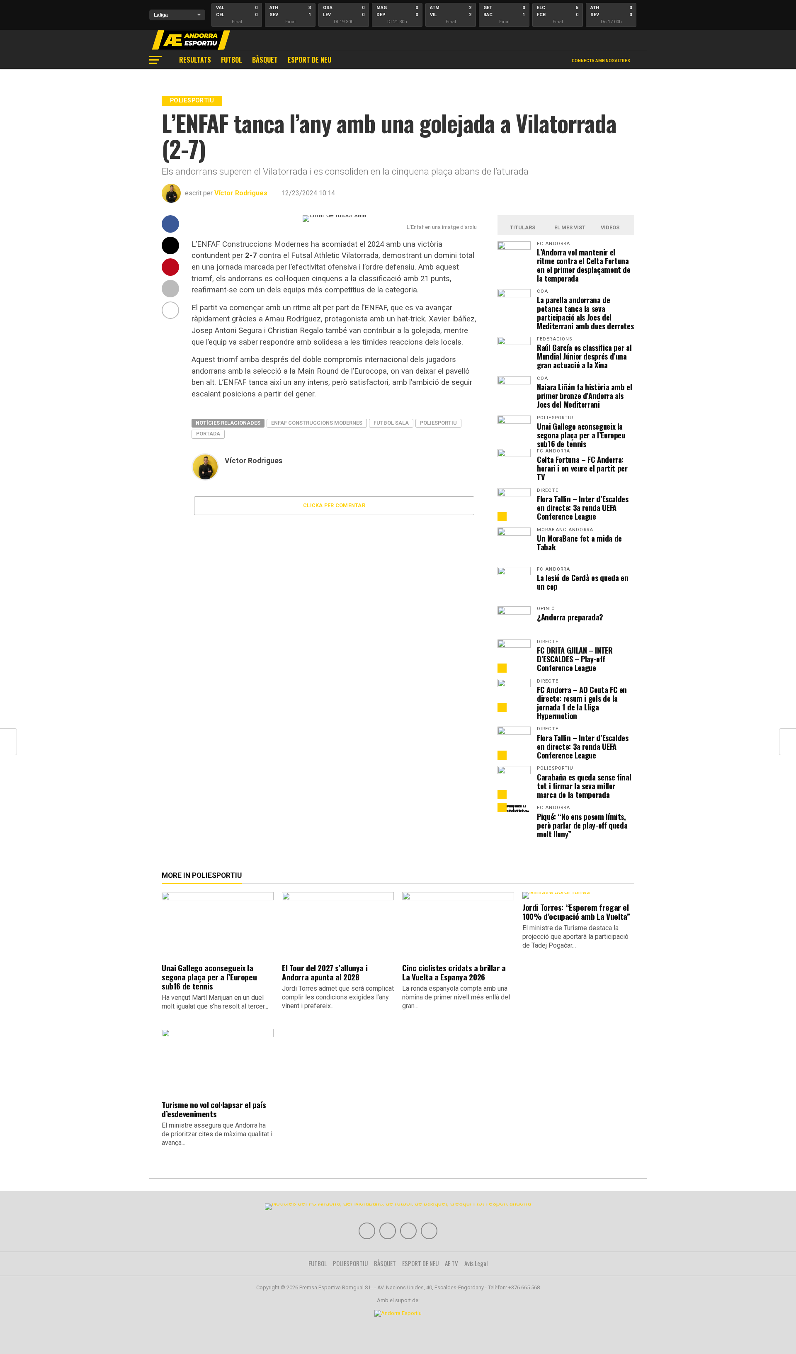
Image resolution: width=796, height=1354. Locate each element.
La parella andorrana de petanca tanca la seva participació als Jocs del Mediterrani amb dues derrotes (585, 312)
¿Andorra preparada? (570, 616)
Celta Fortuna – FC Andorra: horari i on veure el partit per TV (582, 468)
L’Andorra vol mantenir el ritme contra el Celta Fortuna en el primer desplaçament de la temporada (584, 265)
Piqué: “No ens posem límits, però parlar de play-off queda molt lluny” (582, 825)
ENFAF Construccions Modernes (316, 423)
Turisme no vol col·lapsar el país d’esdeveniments (214, 1109)
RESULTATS (195, 60)
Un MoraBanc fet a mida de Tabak (579, 542)
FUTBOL (231, 60)
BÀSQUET (265, 60)
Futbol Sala (391, 423)
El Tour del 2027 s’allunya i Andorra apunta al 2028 (324, 972)
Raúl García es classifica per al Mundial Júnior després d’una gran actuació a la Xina (584, 356)
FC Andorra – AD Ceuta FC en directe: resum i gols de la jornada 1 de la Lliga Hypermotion (582, 702)
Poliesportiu (438, 423)
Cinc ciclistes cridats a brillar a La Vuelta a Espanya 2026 (454, 972)
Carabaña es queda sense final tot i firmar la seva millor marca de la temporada (584, 785)
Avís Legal (476, 1263)
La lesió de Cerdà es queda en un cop (582, 582)
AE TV (451, 1263)
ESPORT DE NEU (309, 60)
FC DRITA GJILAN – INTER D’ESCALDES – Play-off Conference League (575, 658)
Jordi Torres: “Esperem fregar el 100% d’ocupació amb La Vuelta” (576, 911)
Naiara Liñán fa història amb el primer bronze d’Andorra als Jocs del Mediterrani (584, 395)
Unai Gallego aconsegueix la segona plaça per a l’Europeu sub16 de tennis (581, 435)
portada (208, 433)
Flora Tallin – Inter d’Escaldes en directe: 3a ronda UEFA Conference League (583, 507)
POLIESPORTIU (350, 1263)
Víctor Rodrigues (240, 193)
